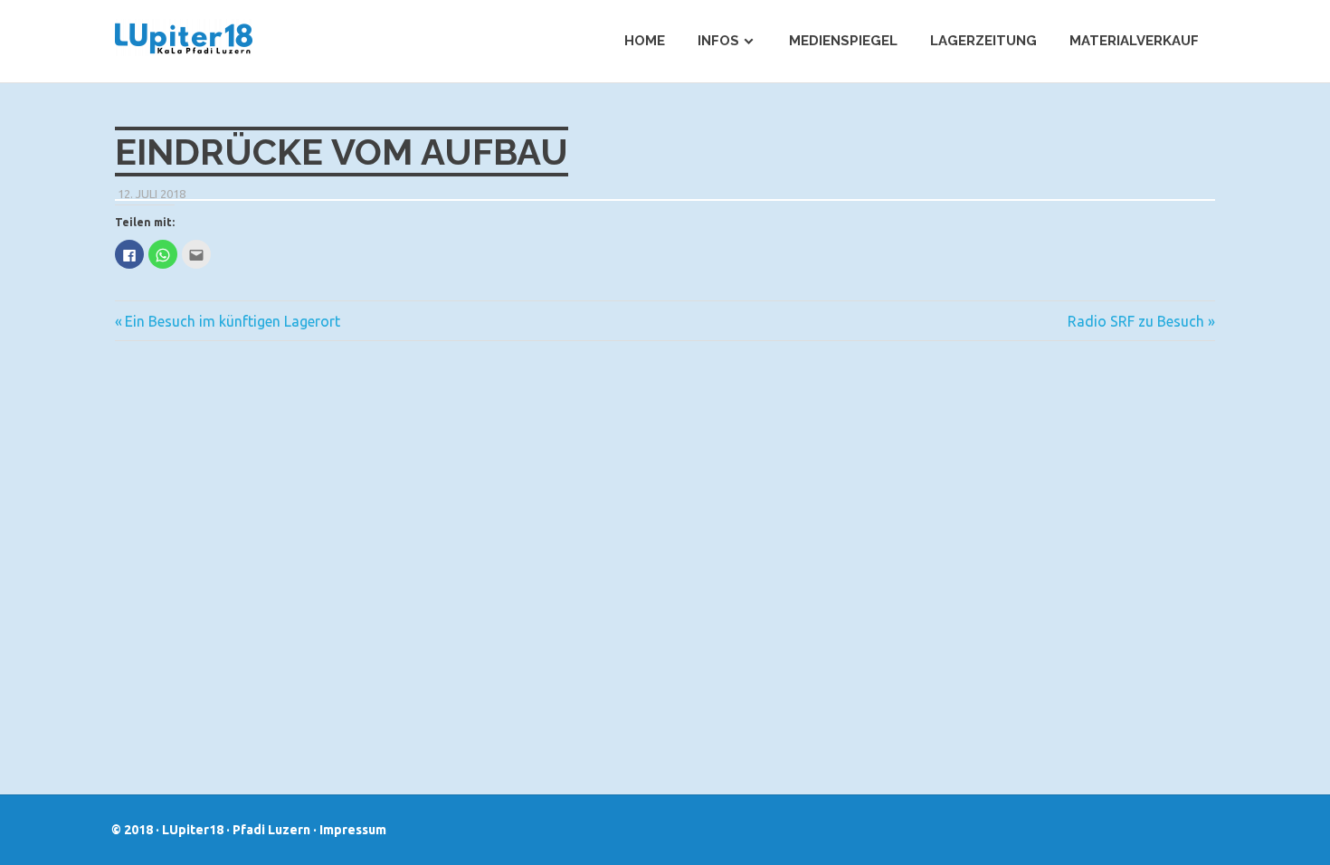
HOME (644, 41)
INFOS (718, 41)
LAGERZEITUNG (983, 41)
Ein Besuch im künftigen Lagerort (232, 321)
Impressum (352, 829)
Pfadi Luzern (271, 829)
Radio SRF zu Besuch (1136, 321)
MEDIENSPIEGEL (843, 41)
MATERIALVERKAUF (1134, 41)
